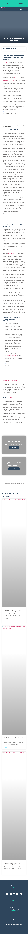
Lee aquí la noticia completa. (11, 380)
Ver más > (5, 621)
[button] (25, 9)
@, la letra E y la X (12, 253)
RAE (5, 251)
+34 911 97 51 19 (14, 910)
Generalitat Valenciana (11, 355)
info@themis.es (20, 3)
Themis (5, 62)
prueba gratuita (6, 414)
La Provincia (16, 77)
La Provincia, (10, 383)
